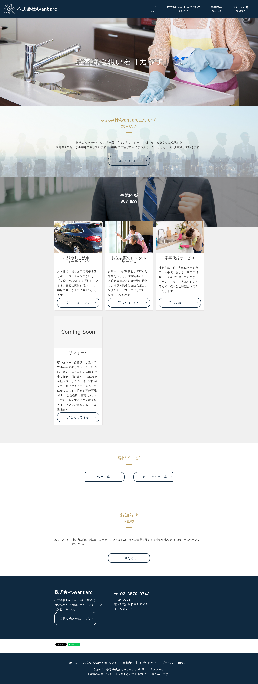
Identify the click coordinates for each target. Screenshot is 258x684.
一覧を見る (129, 558)
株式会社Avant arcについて (184, 9)
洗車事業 (103, 477)
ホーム (153, 9)
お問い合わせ (240, 9)
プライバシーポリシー (175, 662)
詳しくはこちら (129, 161)
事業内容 (216, 9)
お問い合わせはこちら (75, 618)
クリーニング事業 (154, 477)
